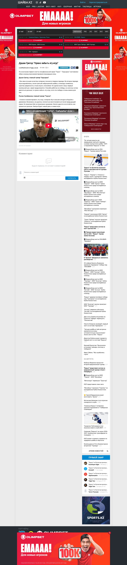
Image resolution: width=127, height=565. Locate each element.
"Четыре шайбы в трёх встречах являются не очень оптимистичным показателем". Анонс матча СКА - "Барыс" (95, 331)
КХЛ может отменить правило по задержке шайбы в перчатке (95, 439)
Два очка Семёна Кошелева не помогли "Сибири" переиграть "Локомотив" (94, 318)
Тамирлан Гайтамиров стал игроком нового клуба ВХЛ (93, 427)
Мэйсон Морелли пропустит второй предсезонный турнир (94, 363)
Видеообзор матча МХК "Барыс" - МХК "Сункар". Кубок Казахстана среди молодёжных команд (95, 272)
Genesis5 (91, 470)
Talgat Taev (92, 481)
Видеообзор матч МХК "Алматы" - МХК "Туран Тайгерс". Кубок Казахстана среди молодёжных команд (95, 202)
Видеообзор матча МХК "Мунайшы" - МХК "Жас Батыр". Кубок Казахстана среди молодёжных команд (95, 193)
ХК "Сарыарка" (27, 145)
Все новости (96, 129)
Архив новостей (96, 451)
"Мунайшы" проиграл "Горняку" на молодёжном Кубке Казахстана (96, 389)
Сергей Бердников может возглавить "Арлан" (94, 396)
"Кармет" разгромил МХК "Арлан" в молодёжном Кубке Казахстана (95, 215)
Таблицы (86, 6)
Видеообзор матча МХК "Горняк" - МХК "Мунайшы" (93, 376)
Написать (72, 178)
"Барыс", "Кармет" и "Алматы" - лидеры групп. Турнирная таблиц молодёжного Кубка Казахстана (95, 176)
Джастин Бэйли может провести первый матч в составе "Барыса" (95, 339)
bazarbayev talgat (94, 464)
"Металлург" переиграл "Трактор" (95, 381)
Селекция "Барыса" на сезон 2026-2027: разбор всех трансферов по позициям (96, 433)
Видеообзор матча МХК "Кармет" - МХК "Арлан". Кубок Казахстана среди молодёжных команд (95, 184)
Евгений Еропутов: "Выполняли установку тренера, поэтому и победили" (95, 347)
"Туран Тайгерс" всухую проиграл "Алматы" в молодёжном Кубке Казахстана (95, 221)
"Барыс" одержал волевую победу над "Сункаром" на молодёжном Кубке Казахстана (95, 298)
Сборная (67, 6)
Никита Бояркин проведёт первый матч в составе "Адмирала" (96, 325)
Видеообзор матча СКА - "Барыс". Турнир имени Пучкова (95, 150)
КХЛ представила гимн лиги (94, 384)
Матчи (77, 6)
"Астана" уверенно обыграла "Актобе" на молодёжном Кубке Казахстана (95, 311)
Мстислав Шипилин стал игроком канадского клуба (95, 401)
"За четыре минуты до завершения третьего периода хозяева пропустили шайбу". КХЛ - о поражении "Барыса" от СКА (96, 142)
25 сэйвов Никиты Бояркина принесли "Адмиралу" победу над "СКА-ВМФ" (95, 264)
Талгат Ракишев (93, 492)
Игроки (97, 6)
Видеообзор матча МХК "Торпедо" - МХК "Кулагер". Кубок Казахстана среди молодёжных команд (95, 281)
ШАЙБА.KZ (25, 2)
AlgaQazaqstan (93, 475)
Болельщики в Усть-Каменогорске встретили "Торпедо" (96, 445)
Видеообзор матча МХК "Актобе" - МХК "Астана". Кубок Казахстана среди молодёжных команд (95, 290)
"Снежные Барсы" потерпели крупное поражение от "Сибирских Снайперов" (96, 407)
